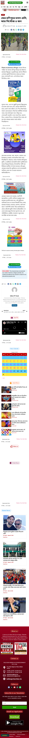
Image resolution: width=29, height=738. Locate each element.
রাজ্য (7, 7)
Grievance (11, 736)
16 (25, 364)
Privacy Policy (12, 734)
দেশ (1, 7)
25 (7, 371)
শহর (13, 7)
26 (11, 371)
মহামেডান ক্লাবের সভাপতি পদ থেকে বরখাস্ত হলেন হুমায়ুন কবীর (12, 559)
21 (18, 368)
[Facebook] (9, 687)
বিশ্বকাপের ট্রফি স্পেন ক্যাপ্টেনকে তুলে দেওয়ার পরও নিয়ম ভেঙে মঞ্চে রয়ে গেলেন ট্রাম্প (14, 587)
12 (10, 364)
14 (18, 364)
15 (21, 364)
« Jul (3, 378)
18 (7, 368)
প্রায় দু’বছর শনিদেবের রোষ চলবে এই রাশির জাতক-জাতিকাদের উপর (20, 422)
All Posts (14, 305)
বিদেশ (5, 7)
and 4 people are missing (9, 250)
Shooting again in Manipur (19, 250)
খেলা (22, 7)
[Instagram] (17, 687)
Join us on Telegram (15, 64)
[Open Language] (7, 735)
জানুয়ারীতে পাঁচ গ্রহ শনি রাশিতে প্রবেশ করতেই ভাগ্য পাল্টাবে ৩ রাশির (19, 397)
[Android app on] (8, 722)
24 (3, 371)
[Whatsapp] (20, 687)
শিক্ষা (16, 7)
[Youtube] (14, 687)
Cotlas (20, 732)
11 (7, 364)
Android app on (16, 721)
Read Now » (5, 537)
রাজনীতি (25, 7)
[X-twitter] (12, 687)
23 (25, 368)
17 (3, 368)
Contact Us (18, 736)
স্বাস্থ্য (19, 7)
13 (14, 364)
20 (14, 368)
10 (3, 364)
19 (10, 368)
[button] (11, 30)
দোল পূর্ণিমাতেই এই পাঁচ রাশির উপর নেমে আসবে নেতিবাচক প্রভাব (19, 414)
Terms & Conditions (21, 734)
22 (21, 368)
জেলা (10, 7)
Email (3, 701)
